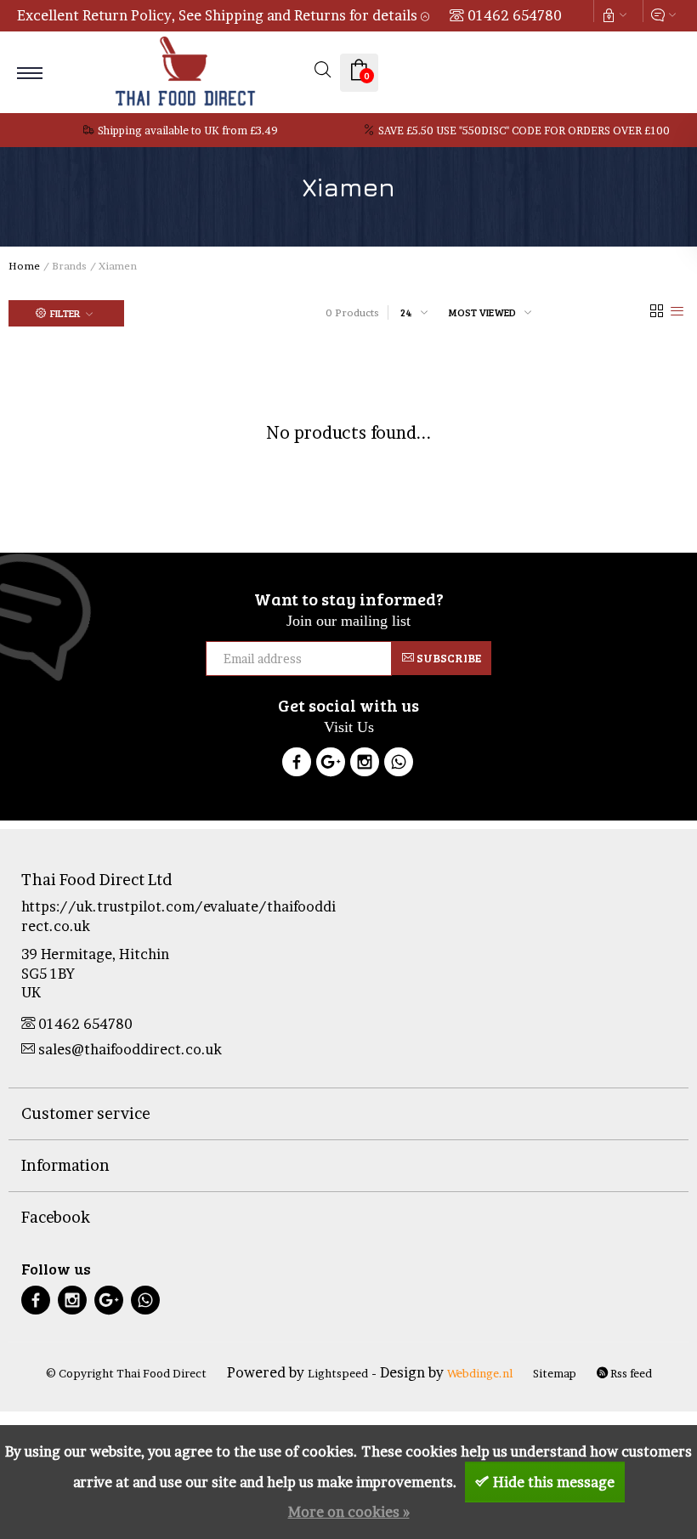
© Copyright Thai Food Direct (126, 1373)
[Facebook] (296, 764)
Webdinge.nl (480, 1373)
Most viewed (482, 312)
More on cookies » (349, 1511)
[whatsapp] (145, 1302)
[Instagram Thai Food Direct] (364, 764)
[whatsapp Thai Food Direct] (398, 764)
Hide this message (554, 1482)
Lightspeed (338, 1373)
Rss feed (630, 1373)
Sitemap (554, 1373)
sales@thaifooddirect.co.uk (130, 1049)
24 (406, 312)
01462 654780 (515, 15)
